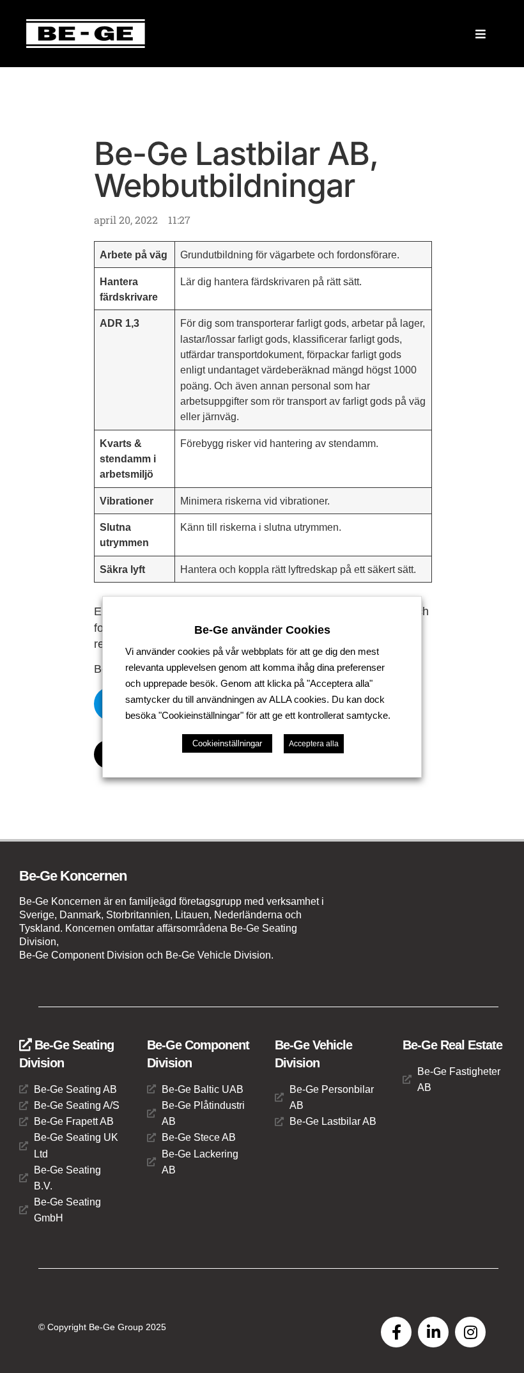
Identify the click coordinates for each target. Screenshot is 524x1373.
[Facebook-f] (396, 1332)
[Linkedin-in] (433, 1332)
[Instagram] (470, 1332)
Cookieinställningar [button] (227, 743)
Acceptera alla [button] (314, 743)
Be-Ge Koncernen (73, 876)
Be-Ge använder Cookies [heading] (262, 629)
